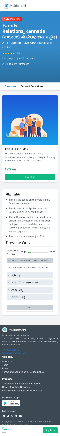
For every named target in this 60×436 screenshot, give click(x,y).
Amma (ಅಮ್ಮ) (18, 297)
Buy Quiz (30, 177)
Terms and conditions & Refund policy (23, 371)
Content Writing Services (16, 387)
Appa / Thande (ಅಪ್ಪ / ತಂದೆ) (26, 282)
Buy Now (50, 430)
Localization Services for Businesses (22, 390)
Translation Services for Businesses (21, 383)
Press (5, 368)
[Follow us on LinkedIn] (16, 416)
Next (30, 307)
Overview (10, 86)
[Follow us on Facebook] (4, 416)
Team (5, 364)
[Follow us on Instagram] (12, 416)
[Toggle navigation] (54, 6)
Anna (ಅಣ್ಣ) (17, 289)
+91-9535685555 (10, 350)
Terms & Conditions (32, 86)
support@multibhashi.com (14, 353)
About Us (7, 361)
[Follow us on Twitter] (8, 416)
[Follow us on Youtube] (20, 416)
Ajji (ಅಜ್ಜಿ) (16, 275)
